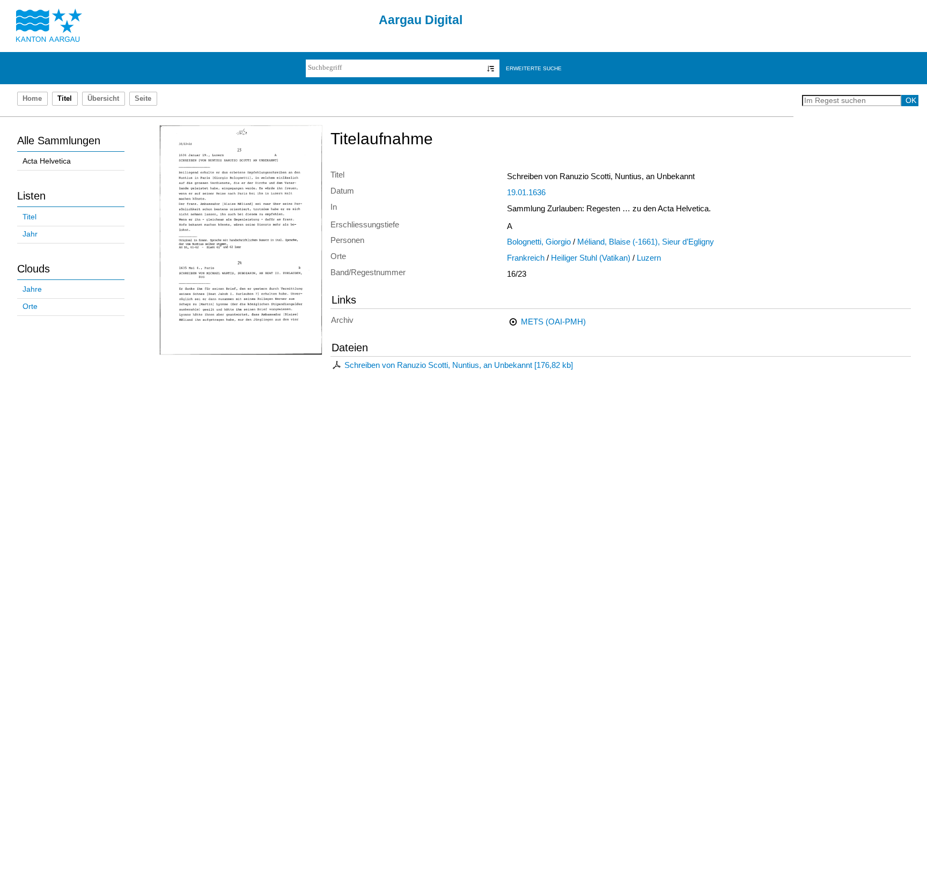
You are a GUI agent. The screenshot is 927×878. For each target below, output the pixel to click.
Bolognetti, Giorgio (539, 242)
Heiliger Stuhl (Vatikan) (590, 258)
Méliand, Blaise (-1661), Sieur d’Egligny (645, 242)
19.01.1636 (526, 192)
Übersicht (103, 98)
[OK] (490, 68)
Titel (29, 217)
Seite (143, 98)
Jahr (30, 234)
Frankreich (526, 258)
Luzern (649, 258)
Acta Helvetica (47, 161)
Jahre (32, 289)
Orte (30, 306)
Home (32, 98)
